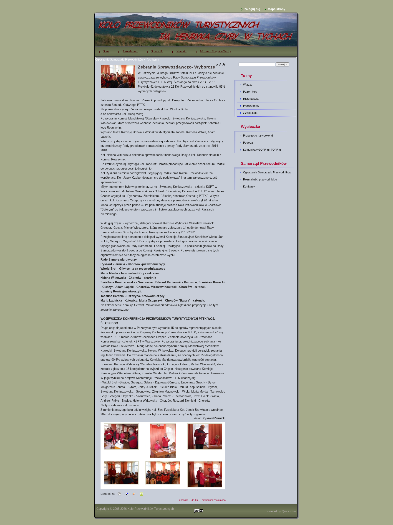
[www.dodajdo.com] (141, 493)
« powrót (183, 500)
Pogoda (248, 142)
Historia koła (251, 98)
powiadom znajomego (214, 500)
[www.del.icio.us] (127, 493)
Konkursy (249, 186)
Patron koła (250, 91)
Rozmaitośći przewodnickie (260, 179)
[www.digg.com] (119, 493)
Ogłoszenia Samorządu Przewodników (119, 59)
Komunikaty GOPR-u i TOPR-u (262, 149)
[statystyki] (198, 511)
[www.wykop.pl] (134, 493)
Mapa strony (276, 9)
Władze (247, 84)
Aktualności (130, 51)
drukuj (194, 500)
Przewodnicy (251, 105)
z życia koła (250, 112)
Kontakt (181, 51)
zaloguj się (252, 9)
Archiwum (152, 59)
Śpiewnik (157, 51)
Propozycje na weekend (258, 135)
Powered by (281, 511)
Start (106, 51)
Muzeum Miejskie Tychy (215, 51)
